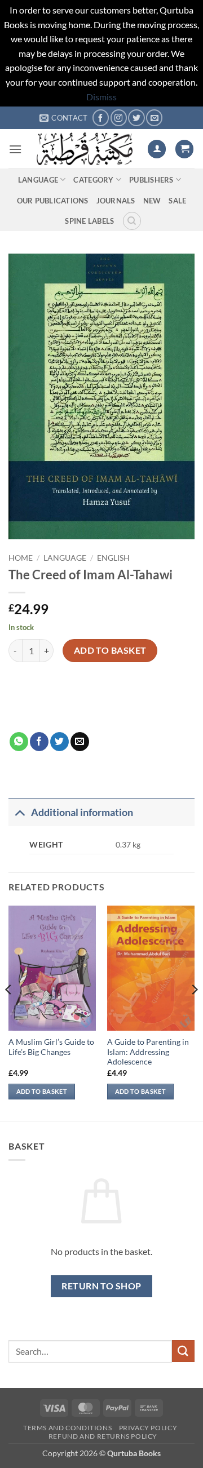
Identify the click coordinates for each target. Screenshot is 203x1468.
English (113, 557)
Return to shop (101, 1286)
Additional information (82, 812)
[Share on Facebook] (39, 741)
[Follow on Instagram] (119, 117)
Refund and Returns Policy (102, 1436)
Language (38, 179)
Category (93, 179)
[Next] (194, 1012)
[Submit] (183, 1351)
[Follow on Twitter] (136, 117)
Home (20, 557)
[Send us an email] (154, 117)
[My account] (157, 149)
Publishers (151, 179)
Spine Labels (89, 220)
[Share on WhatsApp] (19, 741)
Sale (177, 200)
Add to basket (110, 650)
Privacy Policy (148, 1427)
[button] (15, 149)
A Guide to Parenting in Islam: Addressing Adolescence (148, 1051)
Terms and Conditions (67, 1427)
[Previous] (9, 1012)
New (152, 200)
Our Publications (53, 200)
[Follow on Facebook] (100, 117)
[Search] (132, 221)
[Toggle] (19, 812)
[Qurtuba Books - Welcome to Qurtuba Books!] (84, 148)
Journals (115, 200)
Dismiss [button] (101, 96)
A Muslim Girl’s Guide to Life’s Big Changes (51, 1047)
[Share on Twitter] (59, 741)
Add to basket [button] (41, 1091)
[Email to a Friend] (79, 741)
